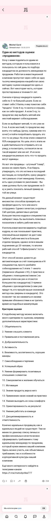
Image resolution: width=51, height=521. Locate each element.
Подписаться (41, 46)
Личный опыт (14, 47)
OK (43, 508)
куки (19, 508)
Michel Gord (15, 45)
